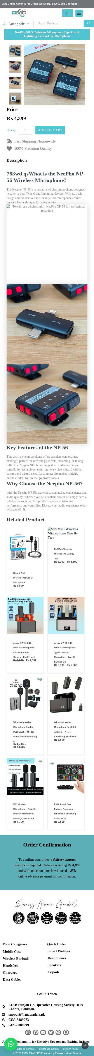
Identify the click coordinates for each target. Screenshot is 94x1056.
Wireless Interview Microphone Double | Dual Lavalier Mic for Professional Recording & (25, 731)
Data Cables (12, 979)
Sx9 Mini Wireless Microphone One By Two (64, 554)
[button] (79, 13)
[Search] (89, 23)
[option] (15, 51)
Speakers (54, 965)
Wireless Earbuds (16, 958)
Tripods (53, 972)
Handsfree (10, 965)
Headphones (57, 958)
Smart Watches (59, 951)
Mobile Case (12, 951)
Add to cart (50, 130)
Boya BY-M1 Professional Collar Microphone (23, 578)
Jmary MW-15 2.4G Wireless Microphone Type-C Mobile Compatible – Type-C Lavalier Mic (64, 652)
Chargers (10, 972)
